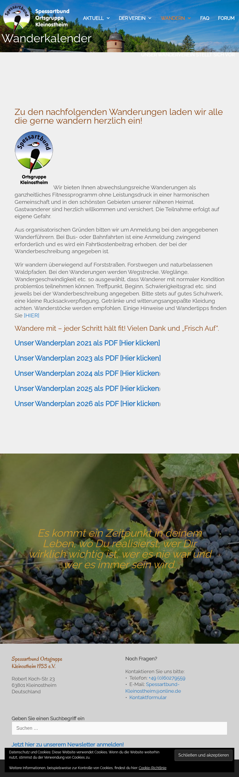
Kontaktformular (148, 697)
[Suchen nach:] (119, 728)
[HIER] (31, 315)
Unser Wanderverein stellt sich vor (188, 54)
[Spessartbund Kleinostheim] (36, 18)
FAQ (204, 18)
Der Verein (132, 18)
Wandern (173, 18)
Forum (226, 18)
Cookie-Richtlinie (152, 768)
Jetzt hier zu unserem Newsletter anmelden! (68, 744)
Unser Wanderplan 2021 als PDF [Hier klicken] (87, 343)
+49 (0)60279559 (167, 678)
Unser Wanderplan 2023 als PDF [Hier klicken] (88, 358)
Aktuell (93, 18)
